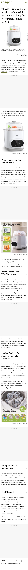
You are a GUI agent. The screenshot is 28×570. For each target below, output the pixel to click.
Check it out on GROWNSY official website (12, 517)
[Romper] (6, 2)
